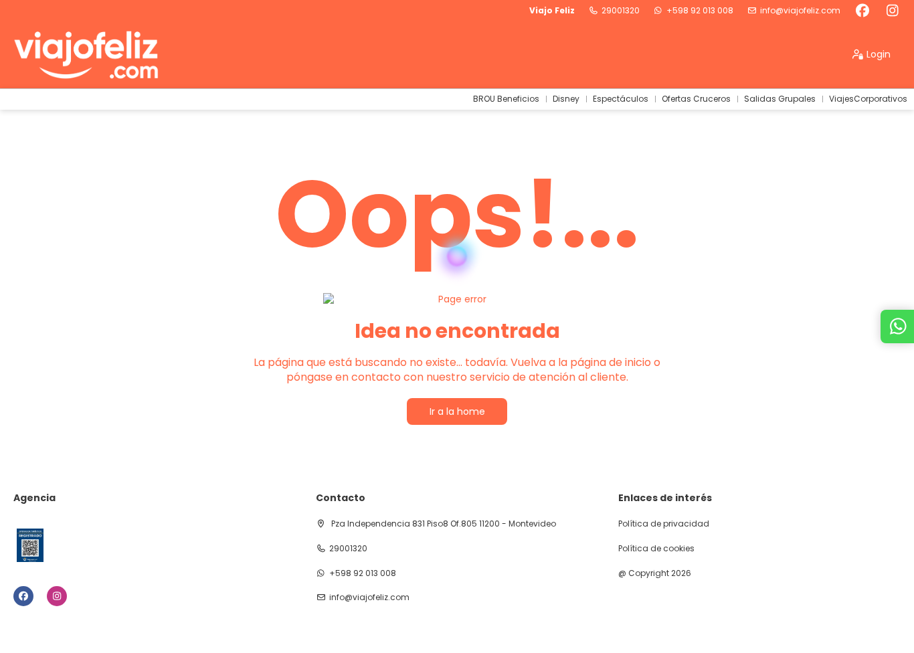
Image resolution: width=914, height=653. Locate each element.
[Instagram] (892, 10)
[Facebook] (862, 10)
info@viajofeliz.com (800, 10)
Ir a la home (457, 411)
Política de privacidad (663, 524)
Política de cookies (656, 548)
